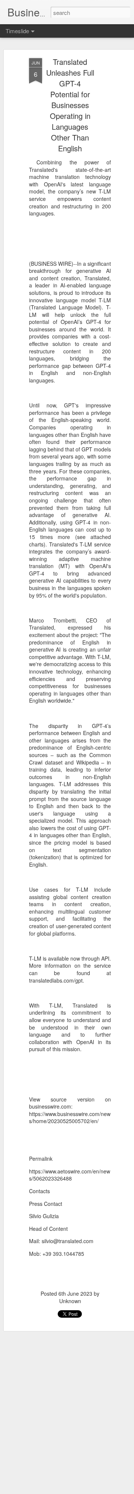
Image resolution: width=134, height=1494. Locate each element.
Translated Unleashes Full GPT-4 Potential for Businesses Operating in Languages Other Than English (70, 105)
